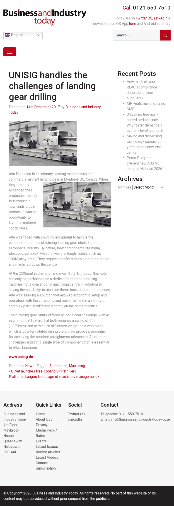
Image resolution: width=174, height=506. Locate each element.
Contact (42, 463)
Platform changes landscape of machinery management (53, 377)
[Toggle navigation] (9, 51)
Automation (58, 366)
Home (40, 414)
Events (41, 441)
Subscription (46, 468)
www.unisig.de (21, 357)
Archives (124, 187)
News (29, 366)
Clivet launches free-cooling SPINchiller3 (43, 371)
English (16, 35)
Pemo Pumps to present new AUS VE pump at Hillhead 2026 (144, 163)
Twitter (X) (144, 18)
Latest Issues (47, 446)
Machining (77, 366)
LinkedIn (160, 18)
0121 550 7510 (131, 414)
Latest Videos (47, 457)
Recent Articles (48, 452)
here (132, 23)
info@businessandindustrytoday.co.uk (141, 419)
